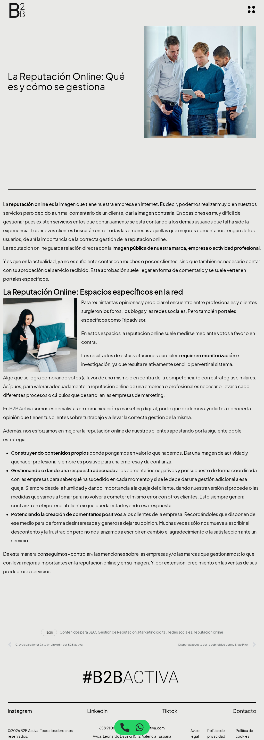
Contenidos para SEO (78, 632)
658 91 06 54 (109, 728)
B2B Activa (21, 408)
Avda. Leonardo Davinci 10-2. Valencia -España (132, 736)
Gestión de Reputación (117, 632)
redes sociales (180, 632)
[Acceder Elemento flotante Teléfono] (125, 727)
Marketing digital (152, 632)
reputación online (208, 632)
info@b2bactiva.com (147, 728)
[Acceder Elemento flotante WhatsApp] (140, 727)
